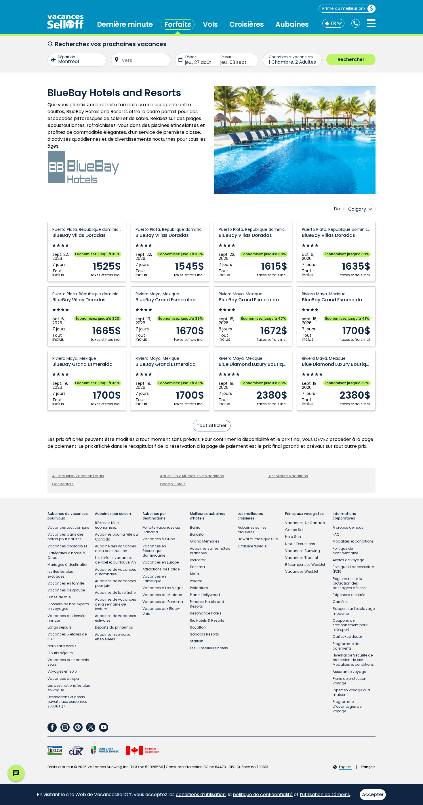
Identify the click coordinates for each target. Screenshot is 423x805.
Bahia (195, 527)
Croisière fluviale (252, 546)
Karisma (197, 566)
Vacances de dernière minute (66, 618)
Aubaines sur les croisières (252, 529)
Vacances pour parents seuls (68, 662)
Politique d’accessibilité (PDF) (353, 569)
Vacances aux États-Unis (161, 611)
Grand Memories (204, 541)
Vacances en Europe (160, 562)
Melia (194, 573)
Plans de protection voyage (349, 681)
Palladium (199, 587)
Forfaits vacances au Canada (161, 529)
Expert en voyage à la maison (351, 692)
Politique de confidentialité (345, 550)
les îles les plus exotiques (60, 573)
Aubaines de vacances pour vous (67, 516)
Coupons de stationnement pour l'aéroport (350, 625)
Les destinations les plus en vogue (68, 687)
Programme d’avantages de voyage (347, 706)
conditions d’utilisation (201, 794)
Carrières (340, 601)
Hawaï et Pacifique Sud (258, 538)
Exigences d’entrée (349, 594)
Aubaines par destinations (154, 516)
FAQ (336, 534)
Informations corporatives (344, 516)
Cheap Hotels (173, 484)
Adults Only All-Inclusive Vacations (192, 475)
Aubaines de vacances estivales (115, 618)
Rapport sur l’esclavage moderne (354, 611)
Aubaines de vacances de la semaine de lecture (115, 604)
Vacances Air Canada (305, 522)
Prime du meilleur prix (343, 8)
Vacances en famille (65, 583)
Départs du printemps (114, 627)
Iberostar (197, 559)
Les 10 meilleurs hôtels (209, 648)
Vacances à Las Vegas (163, 587)
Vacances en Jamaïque (154, 578)
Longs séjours (59, 627)
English (345, 767)
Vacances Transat (301, 557)
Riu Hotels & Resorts (207, 620)
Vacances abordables (67, 546)
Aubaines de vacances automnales (115, 571)
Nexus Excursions (300, 543)
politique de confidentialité (263, 794)
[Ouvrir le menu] (371, 23)
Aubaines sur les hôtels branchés (210, 550)
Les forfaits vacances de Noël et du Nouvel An (115, 560)
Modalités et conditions (353, 541)
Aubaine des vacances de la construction (115, 548)
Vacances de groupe (66, 590)
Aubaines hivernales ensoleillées (113, 637)
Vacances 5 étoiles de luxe (67, 636)
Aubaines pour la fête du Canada (116, 536)
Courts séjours (60, 652)
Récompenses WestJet (305, 564)
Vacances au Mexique (162, 594)
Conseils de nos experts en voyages (68, 606)
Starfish (196, 641)
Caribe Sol (294, 529)
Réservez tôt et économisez (107, 525)
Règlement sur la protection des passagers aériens (349, 583)
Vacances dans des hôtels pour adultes (65, 536)
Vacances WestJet (301, 571)
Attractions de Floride (161, 569)
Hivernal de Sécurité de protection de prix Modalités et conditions (353, 660)
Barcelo (196, 534)
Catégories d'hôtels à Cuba (66, 555)
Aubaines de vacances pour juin (115, 583)
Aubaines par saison (113, 513)
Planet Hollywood (205, 594)
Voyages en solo (62, 671)
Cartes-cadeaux (348, 636)
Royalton (198, 627)
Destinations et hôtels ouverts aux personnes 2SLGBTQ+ (67, 701)
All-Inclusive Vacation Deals (78, 475)
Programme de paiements (346, 646)
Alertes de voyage (348, 559)
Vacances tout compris (68, 527)
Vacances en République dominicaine (154, 551)
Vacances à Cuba (158, 538)
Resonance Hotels (206, 613)
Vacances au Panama (162, 601)
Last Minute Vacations (288, 475)
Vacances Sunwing (302, 550)
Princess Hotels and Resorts (207, 604)
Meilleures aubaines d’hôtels (207, 516)
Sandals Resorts (204, 634)
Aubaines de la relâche (115, 592)
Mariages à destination (68, 564)
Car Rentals (63, 484)
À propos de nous (348, 527)
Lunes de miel (59, 597)
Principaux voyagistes (304, 513)
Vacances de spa (63, 678)
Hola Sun (293, 536)
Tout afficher (212, 425)
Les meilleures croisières (250, 516)
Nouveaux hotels (62, 646)
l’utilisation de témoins (325, 794)
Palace (196, 580)
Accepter (373, 794)
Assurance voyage (349, 671)
